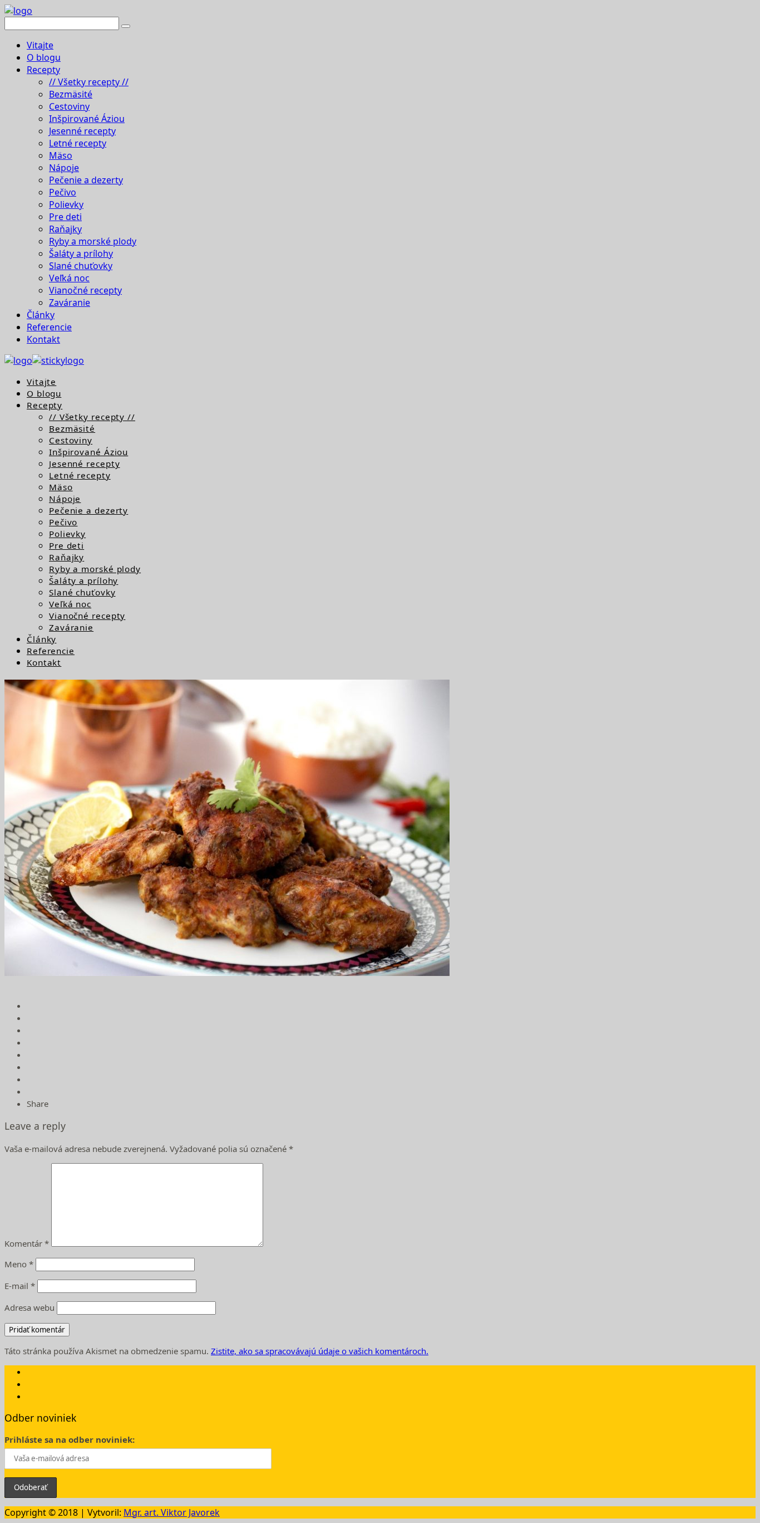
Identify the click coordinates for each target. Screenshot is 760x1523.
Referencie (49, 327)
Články (41, 315)
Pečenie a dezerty (86, 180)
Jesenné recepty (82, 131)
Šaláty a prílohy (81, 253)
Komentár (26, 1243)
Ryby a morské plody (92, 241)
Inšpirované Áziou (87, 119)
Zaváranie (69, 302)
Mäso (60, 155)
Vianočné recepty (85, 290)
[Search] (125, 26)
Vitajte (40, 45)
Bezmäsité (70, 94)
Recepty (43, 70)
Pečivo (62, 192)
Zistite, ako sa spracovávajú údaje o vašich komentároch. (319, 1350)
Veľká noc (69, 278)
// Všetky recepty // (89, 82)
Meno (18, 1264)
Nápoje (64, 168)
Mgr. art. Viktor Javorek (172, 1512)
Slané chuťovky (80, 266)
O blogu (44, 57)
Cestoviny (69, 106)
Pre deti (65, 217)
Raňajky (65, 229)
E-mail (19, 1285)
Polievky (66, 204)
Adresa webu (29, 1307)
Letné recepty (77, 143)
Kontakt (43, 339)
